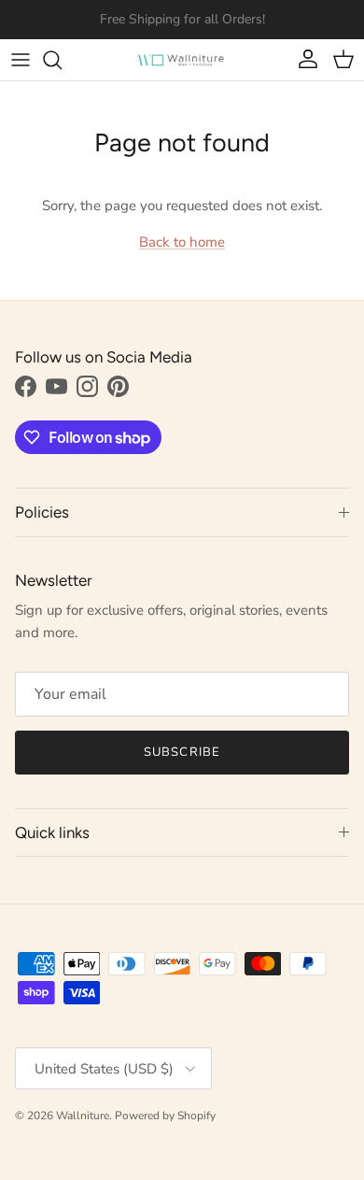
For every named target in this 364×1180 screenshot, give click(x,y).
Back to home (182, 242)
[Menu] (20, 59)
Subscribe (181, 752)
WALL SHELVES (178, 27)
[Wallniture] (182, 59)
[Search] (61, 59)
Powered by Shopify (165, 1115)
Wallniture (82, 1115)
